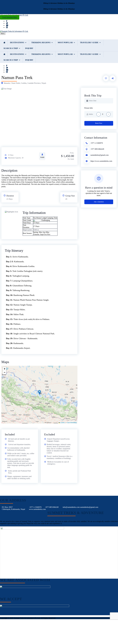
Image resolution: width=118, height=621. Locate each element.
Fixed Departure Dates (9, 17)
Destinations (17, 42)
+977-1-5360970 (96, 143)
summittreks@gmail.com (99, 155)
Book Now (98, 123)
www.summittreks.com (37, 509)
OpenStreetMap (72, 422)
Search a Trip (10, 48)
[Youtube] (7, 25)
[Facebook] (7, 21)
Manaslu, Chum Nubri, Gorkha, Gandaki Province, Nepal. (25, 83)
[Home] (4, 42)
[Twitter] (7, 23)
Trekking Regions (40, 42)
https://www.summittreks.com (101, 161)
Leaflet (62, 422)
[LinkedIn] (7, 27)
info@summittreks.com (71, 507)
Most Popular (65, 42)
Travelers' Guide (89, 42)
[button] (39, 392)
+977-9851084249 (97, 149)
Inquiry (29, 48)
